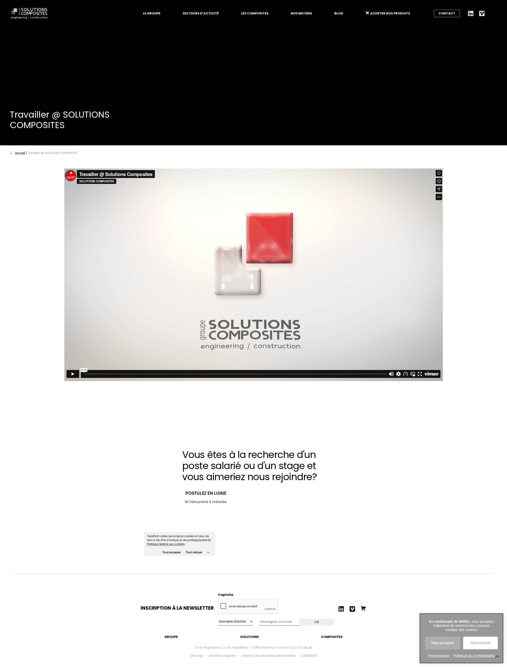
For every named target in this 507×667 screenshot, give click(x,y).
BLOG (338, 13)
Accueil (20, 153)
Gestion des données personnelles (268, 655)
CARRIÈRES (309, 655)
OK (316, 622)
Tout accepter (442, 643)
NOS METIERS (301, 13)
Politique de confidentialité (474, 656)
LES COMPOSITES (255, 13)
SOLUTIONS (249, 637)
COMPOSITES (332, 637)
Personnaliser (439, 656)
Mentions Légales (222, 655)
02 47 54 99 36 (300, 647)
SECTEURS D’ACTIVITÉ (201, 13)
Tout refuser (480, 643)
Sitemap (196, 655)
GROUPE (171, 637)
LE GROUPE (151, 13)
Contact (446, 13)
